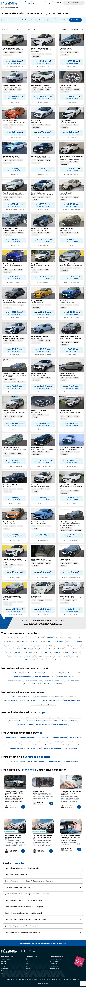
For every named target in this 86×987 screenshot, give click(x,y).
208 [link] (26, 961)
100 (45, 621)
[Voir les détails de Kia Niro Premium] (71, 51)
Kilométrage (42, 20)
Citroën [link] (3, 966)
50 (39, 621)
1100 (59, 621)
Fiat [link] (2, 973)
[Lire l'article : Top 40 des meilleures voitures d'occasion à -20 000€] (23, 851)
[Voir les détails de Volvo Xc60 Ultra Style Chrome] (71, 525)
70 (41, 621)
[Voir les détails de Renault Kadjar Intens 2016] (15, 195)
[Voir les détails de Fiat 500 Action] (43, 599)
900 (56, 621)
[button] (42, 868)
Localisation (62, 20)
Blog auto (58, 3)
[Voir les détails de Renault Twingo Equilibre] (43, 51)
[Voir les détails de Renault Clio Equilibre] (15, 123)
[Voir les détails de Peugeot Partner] (43, 266)
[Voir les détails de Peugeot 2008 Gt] (71, 123)
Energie (24, 20)
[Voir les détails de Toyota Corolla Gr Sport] (15, 158)
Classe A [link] (27, 968)
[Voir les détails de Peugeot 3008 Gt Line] (43, 562)
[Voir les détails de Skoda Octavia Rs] (43, 450)
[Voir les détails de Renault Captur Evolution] (15, 599)
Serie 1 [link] (27, 973)
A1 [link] (25, 971)
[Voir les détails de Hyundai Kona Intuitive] (15, 230)
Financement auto (49, 2)
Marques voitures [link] (54, 968)
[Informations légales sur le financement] (22, 61)
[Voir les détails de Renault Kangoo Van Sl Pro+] (15, 87)
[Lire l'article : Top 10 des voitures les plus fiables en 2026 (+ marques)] (79, 849)
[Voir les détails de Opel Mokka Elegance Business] (15, 303)
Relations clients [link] (56, 979)
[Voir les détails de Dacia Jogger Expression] (15, 450)
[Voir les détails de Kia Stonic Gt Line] (71, 413)
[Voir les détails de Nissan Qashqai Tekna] (43, 158)
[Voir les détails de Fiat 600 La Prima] (15, 413)
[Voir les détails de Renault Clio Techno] (71, 230)
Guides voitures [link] (53, 966)
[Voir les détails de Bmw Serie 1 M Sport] (15, 487)
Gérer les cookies (42, 983)
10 (35, 621)
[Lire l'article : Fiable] (23, 807)
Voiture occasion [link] (5, 959)
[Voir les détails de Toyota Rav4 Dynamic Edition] (71, 487)
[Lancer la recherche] (81, 2)
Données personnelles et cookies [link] (27, 979)
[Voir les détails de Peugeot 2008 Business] (15, 339)
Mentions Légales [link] (11, 979)
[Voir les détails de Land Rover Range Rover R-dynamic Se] (71, 158)
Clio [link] (26, 959)
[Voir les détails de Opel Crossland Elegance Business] (71, 450)
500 (51, 621)
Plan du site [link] (75, 979)
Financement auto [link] (54, 961)
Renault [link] (3, 964)
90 (43, 621)
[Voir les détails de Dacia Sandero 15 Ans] (71, 195)
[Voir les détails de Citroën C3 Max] (43, 123)
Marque (5, 20)
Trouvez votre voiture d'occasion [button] (31, 2)
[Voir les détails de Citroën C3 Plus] (43, 487)
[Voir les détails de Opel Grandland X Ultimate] (43, 87)
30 (37, 621)
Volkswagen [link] (4, 968)
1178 (62, 621)
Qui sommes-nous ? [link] (54, 959)
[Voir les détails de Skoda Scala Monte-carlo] (15, 51)
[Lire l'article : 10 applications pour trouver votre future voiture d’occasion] (79, 807)
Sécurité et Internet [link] (44, 979)
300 (48, 621)
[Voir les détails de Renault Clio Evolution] (71, 376)
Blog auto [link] (52, 971)
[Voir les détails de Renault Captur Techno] (43, 195)
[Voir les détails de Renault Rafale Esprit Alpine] (15, 562)
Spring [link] (27, 964)
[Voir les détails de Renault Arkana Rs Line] (43, 376)
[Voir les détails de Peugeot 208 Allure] (43, 303)
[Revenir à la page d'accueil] (9, 2)
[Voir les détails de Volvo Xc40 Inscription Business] (15, 376)
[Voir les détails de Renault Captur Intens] (15, 525)
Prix (32, 20)
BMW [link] (2, 971)
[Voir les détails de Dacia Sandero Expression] (43, 339)
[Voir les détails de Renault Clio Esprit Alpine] (43, 230)
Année (52, 20)
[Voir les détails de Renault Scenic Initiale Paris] (71, 339)
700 (53, 621)
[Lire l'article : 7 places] (51, 803)
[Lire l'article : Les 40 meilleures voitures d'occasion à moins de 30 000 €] (51, 851)
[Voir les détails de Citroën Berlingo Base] (71, 599)
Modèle (15, 20)
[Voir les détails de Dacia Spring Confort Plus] (71, 87)
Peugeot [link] (3, 961)
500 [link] (26, 966)
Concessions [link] (52, 964)
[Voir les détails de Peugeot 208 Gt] (71, 562)
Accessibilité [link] (66, 979)
